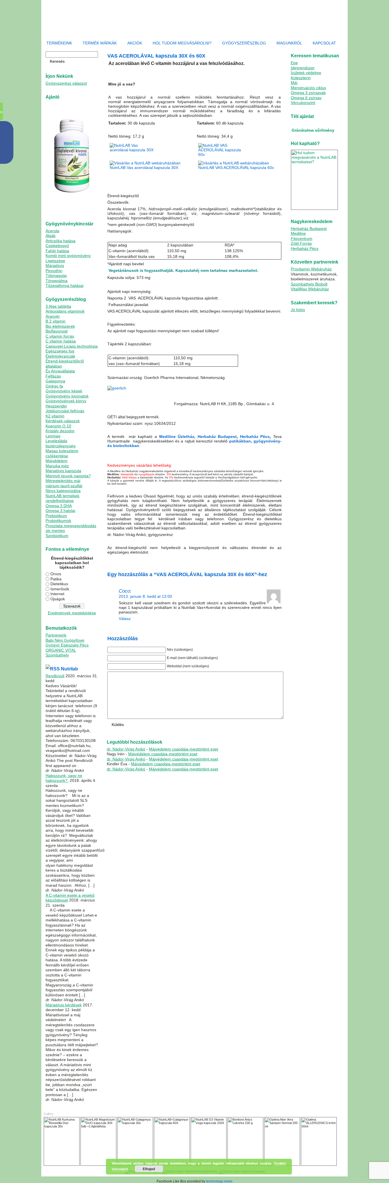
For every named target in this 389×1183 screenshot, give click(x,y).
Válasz (125, 618)
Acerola (52, 231)
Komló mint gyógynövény (68, 255)
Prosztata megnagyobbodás (71, 525)
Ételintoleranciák (60, 356)
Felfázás (53, 376)
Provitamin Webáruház (311, 269)
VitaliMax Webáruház (310, 289)
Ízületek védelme (306, 72)
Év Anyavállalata (60, 371)
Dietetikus (59, 584)
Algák (51, 235)
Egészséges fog (60, 351)
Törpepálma (56, 280)
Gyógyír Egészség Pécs (67, 645)
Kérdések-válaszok (63, 421)
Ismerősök (59, 589)
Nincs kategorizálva (63, 490)
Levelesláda (56, 440)
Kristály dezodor (60, 431)
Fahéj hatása (57, 250)
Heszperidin (56, 406)
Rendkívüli (55, 676)
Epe (294, 62)
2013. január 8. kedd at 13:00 (145, 596)
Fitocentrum (301, 238)
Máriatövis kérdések (64, 1005)
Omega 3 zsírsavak (308, 92)
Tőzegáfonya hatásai (64, 285)
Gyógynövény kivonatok (67, 396)
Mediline (298, 233)
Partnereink (56, 635)
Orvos (55, 574)
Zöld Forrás (301, 243)
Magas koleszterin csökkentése (62, 453)
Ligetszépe (55, 260)
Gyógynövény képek (64, 391)
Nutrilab (69, 668)
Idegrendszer (303, 68)
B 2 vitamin (55, 321)
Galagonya (55, 381)
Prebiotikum (56, 515)
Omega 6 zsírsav (306, 97)
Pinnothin (54, 270)
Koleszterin (301, 78)
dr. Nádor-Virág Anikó (126, 749)
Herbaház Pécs (255, 436)
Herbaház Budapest (217, 436)
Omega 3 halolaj (60, 510)
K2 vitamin (55, 416)
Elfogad (149, 1168)
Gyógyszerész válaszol (66, 83)
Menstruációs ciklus (308, 87)
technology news (219, 1181)
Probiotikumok (58, 520)
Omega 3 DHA (59, 505)
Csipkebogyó (57, 245)
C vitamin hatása (61, 341)
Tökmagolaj (56, 275)
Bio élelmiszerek (60, 326)
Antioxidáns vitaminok (65, 311)
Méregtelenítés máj (63, 480)
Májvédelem (56, 460)
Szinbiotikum (57, 535)
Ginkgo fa (54, 386)
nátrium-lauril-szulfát (64, 486)
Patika (56, 579)
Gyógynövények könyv (66, 401)
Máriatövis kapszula (63, 470)
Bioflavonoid (56, 331)
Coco (124, 591)
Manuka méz (57, 466)
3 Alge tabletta (58, 306)
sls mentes (55, 530)
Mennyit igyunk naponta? (68, 476)
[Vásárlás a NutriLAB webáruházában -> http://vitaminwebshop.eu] (239, 167)
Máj (294, 82)
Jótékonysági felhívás (65, 411)
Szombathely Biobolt (309, 284)
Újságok (57, 599)
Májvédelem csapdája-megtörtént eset (183, 749)
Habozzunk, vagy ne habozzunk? (64, 778)
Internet (57, 594)
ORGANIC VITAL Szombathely (61, 653)
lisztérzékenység (60, 446)
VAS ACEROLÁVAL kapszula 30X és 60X (156, 56)
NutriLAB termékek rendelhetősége (62, 498)
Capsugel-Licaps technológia (72, 346)
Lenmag (53, 436)
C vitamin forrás (60, 336)
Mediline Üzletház (177, 436)
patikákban (240, 441)
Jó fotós (298, 309)
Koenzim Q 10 (58, 426)
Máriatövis (55, 265)
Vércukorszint (303, 102)
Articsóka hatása (60, 240)
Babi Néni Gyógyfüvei (65, 640)
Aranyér (53, 316)
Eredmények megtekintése (72, 613)
